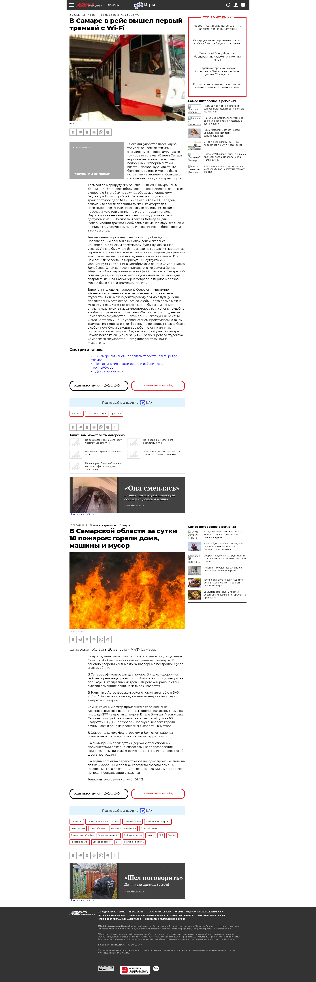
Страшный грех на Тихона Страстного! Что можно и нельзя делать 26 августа (217, 71)
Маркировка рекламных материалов (119, 919)
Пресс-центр (136, 912)
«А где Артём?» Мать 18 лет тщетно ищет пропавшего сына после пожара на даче (223, 534)
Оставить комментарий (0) (158, 385)
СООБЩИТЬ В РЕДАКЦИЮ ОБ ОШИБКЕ (165, 919)
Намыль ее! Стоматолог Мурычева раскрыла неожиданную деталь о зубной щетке (223, 120)
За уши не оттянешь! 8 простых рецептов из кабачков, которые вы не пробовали (225, 594)
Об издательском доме (111, 912)
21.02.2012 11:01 (77, 15)
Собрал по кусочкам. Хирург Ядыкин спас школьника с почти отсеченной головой (225, 558)
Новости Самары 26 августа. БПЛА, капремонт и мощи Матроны (217, 27)
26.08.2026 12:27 (78, 525)
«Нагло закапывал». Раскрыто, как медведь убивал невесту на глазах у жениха (224, 169)
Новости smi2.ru (81, 514)
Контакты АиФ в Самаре (211, 915)
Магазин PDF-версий (159, 912)
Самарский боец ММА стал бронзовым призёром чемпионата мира (217, 56)
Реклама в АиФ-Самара (111, 915)
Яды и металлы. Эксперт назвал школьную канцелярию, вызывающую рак (222, 133)
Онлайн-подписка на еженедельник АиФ (199, 912)
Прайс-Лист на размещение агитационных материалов (161, 915)
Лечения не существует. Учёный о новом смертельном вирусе (223, 569)
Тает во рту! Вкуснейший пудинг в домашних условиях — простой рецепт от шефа (223, 582)
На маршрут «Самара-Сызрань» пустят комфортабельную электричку (103, 466)
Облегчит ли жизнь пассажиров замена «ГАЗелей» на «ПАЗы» (161, 453)
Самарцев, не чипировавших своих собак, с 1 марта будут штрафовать (217, 42)
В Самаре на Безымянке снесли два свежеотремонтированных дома (217, 86)
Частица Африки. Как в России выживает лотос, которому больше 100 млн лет (224, 108)
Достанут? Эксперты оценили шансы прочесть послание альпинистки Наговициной (225, 157)
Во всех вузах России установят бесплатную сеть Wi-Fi (103, 441)
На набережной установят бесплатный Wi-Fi (158, 441)
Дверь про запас (108, 371)
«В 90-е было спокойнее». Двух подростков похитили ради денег (223, 143)
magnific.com (77, 631)
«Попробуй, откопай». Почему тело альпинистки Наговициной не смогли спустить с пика (224, 546)
